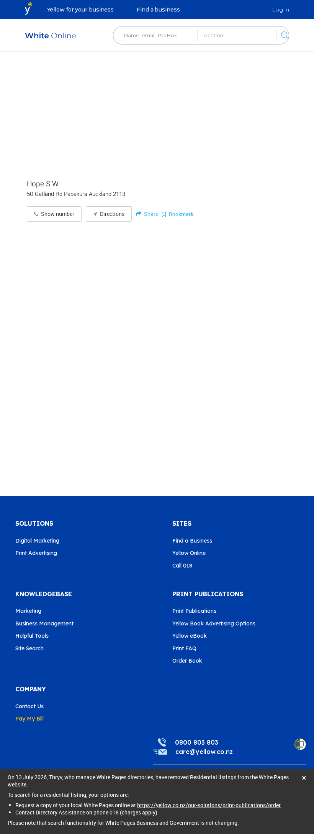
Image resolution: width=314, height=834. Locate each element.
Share (150, 213)
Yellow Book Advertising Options (213, 623)
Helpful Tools (32, 635)
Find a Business (192, 540)
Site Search (29, 648)
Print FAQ (184, 648)
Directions (111, 214)
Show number (57, 214)
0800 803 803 (196, 742)
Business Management (44, 623)
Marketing (28, 610)
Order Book (187, 660)
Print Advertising (36, 552)
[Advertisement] (157, 111)
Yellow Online (189, 552)
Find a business (158, 9)
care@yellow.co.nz (204, 751)
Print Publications (194, 610)
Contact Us (29, 706)
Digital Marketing (37, 540)
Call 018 (182, 565)
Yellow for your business (80, 9)
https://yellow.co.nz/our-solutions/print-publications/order (209, 805)
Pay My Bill (29, 718)
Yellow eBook (189, 635)
